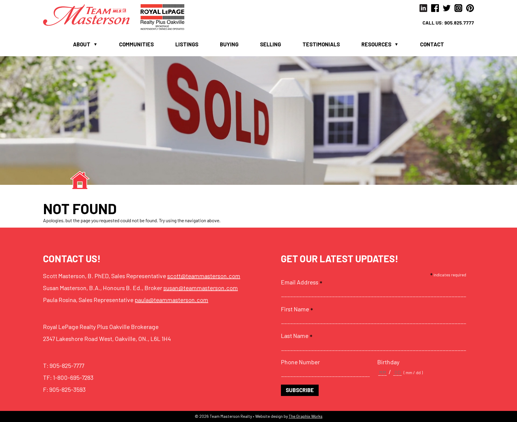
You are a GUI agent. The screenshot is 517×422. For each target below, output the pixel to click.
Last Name (296, 335)
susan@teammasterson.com (200, 287)
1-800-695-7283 (73, 377)
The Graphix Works (306, 416)
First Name (297, 309)
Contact (432, 44)
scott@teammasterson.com (203, 275)
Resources (376, 44)
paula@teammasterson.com (171, 299)
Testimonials (321, 44)
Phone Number (300, 361)
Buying (229, 44)
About (81, 44)
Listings (186, 44)
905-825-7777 (67, 365)
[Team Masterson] (92, 14)
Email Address (301, 282)
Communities (136, 44)
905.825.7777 (459, 22)
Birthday (388, 361)
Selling (270, 44)
